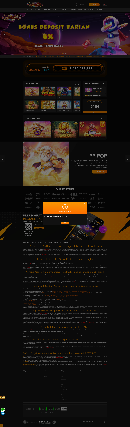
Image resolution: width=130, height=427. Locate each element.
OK (65, 222)
